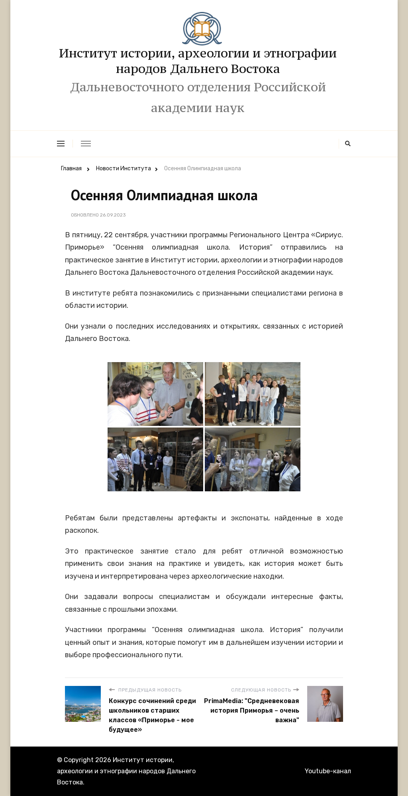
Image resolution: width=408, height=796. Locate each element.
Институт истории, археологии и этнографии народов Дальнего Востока (198, 61)
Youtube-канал (328, 771)
